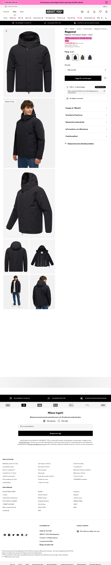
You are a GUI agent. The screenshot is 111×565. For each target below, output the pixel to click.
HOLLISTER (42, 507)
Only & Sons (42, 504)
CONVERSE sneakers (80, 479)
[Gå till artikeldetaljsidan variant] (68, 57)
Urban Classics (42, 495)
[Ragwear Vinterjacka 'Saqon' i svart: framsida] (29, 62)
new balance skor (8, 467)
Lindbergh (6, 510)
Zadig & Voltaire (43, 501)
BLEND (40, 492)
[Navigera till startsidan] (14, 526)
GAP (39, 510)
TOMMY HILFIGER (8, 504)
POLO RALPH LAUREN (10, 501)
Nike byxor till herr (79, 473)
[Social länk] (4, 535)
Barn (22, 12)
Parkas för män (43, 479)
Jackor (79, 29)
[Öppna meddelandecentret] (94, 12)
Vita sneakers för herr (10, 479)
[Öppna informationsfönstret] (106, 2)
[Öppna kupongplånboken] (82, 11)
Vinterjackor (88, 29)
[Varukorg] (106, 11)
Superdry (76, 492)
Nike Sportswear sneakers (82, 470)
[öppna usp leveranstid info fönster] (104, 91)
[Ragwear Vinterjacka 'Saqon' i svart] (29, 203)
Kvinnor (6, 12)
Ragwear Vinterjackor (102, 29)
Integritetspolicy (24, 442)
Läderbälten (7, 482)
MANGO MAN (77, 501)
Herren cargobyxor (9, 470)
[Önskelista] (100, 11)
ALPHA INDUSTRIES (9, 492)
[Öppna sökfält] (105, 18)
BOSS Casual (42, 498)
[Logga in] (88, 11)
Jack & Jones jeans (9, 476)
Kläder (72, 29)
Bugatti (76, 495)
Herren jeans (42, 470)
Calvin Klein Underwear (10, 498)
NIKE (75, 507)
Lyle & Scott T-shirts (9, 473)
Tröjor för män (78, 476)
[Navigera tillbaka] (6, 31)
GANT (75, 504)
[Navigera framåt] (101, 18)
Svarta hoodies (78, 464)
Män (14, 12)
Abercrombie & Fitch (9, 507)
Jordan (5, 495)
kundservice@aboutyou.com (37, 444)
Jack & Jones (77, 498)
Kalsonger (41, 473)
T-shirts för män (43, 482)
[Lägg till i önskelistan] (105, 78)
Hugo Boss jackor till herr (46, 476)
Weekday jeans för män (10, 464)
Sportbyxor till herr (44, 464)
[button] (86, 70)
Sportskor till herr (44, 467)
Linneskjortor (77, 467)
